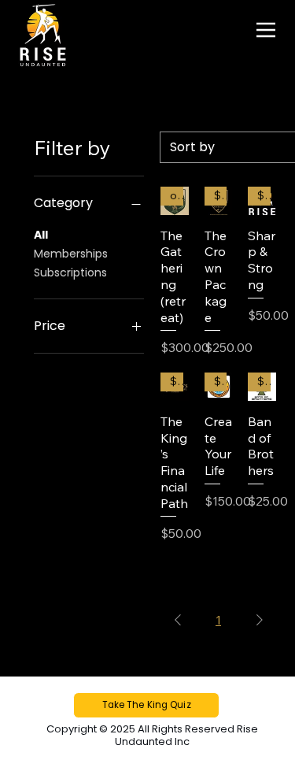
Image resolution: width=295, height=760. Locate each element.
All (41, 235)
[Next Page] (259, 620)
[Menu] (266, 30)
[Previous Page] (177, 620)
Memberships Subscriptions (71, 263)
